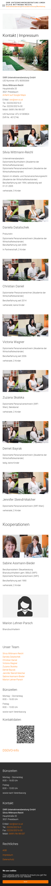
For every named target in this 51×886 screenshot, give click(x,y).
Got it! (25, 881)
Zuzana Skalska (10, 666)
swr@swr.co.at (16, 99)
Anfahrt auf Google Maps (14, 95)
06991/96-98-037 (17, 833)
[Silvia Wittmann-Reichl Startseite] (25, 4)
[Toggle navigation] (3, 5)
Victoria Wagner (10, 663)
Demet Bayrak (9, 670)
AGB (5, 850)
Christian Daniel (10, 660)
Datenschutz (8, 859)
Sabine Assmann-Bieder (14, 676)
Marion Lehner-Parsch (13, 679)
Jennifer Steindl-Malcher (14, 673)
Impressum (8, 855)
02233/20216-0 (14, 827)
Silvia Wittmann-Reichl (13, 653)
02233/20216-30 (14, 830)
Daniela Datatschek (11, 657)
